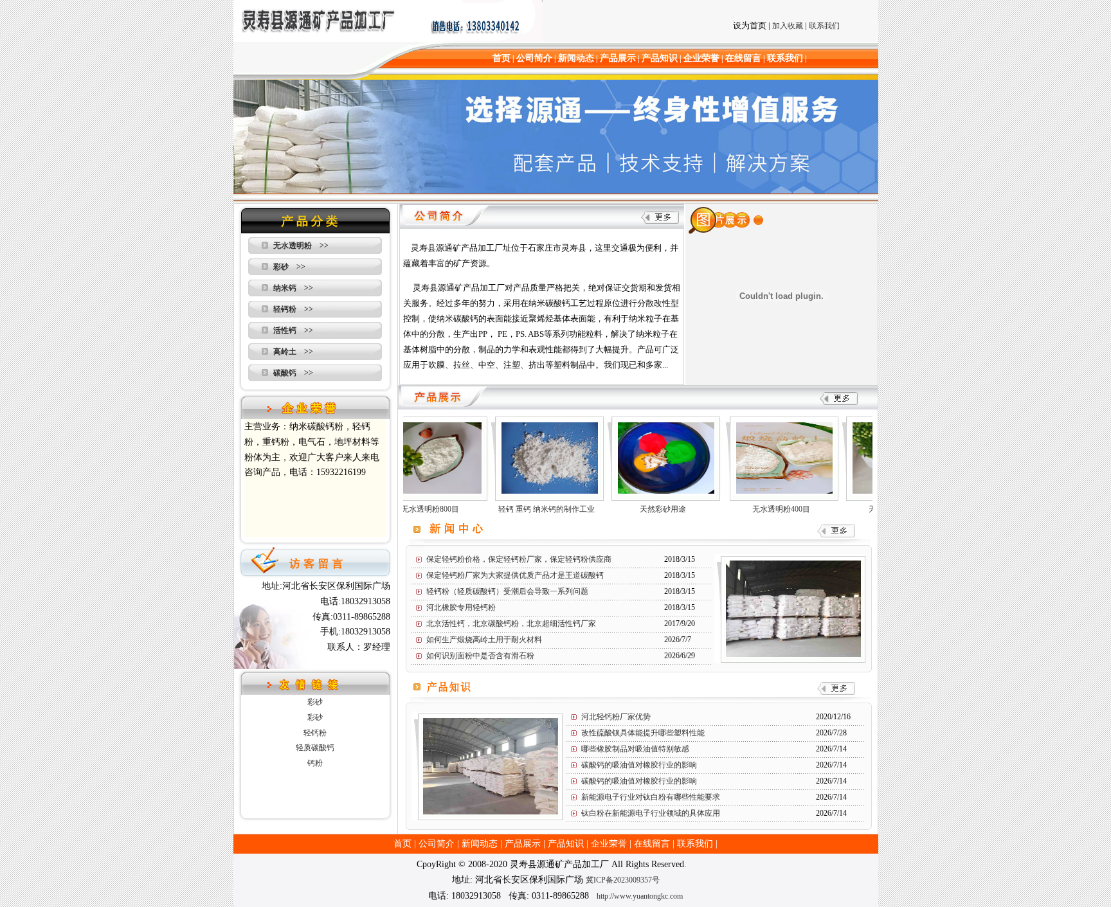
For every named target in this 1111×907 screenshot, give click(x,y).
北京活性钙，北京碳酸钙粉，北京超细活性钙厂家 (511, 623)
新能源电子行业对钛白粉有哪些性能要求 (650, 797)
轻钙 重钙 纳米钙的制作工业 (530, 509)
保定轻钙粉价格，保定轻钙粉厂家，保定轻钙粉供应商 (518, 559)
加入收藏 (787, 25)
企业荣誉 (701, 58)
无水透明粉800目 (413, 509)
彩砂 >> (289, 266)
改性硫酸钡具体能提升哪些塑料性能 (643, 732)
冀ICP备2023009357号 (623, 880)
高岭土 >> (293, 351)
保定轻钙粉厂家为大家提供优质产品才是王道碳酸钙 (515, 575)
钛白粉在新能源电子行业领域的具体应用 (650, 813)
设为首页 (749, 25)
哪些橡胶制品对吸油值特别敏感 (635, 748)
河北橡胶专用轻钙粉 (461, 607)
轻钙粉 (315, 732)
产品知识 (660, 58)
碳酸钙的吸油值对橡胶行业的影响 (639, 764)
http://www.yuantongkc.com (640, 896)
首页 (501, 58)
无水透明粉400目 (764, 509)
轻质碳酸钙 (315, 747)
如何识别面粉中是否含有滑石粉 (480, 655)
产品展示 (618, 58)
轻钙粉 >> (293, 309)
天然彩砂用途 (646, 509)
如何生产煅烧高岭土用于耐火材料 (484, 639)
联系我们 (824, 25)
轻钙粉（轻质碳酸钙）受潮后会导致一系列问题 (507, 591)
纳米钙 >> (293, 287)
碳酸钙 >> (293, 372)
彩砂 (315, 701)
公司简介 (534, 58)
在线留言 (743, 58)
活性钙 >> (293, 330)
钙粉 (315, 763)
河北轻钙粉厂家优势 (616, 716)
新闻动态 (576, 58)
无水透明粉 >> (301, 245)
